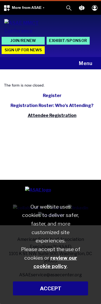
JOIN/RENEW (23, 40)
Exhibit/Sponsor (68, 40)
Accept (50, 288)
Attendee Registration (52, 115)
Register (52, 95)
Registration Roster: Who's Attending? (52, 105)
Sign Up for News (23, 50)
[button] (24, 8)
